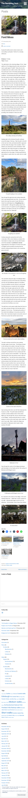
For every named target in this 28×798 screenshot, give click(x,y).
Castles (8, 693)
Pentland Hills (6, 707)
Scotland (5, 647)
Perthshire (7, 654)
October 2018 (5, 782)
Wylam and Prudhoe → (23, 569)
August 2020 (4, 753)
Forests (3, 699)
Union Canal (17, 715)
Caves (12, 693)
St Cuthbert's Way (11, 715)
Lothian (6, 651)
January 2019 (5, 775)
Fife (6, 673)
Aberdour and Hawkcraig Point (9, 628)
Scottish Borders (9, 683)
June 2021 (4, 736)
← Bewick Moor (3, 569)
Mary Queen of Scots (5, 702)
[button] (25, 2)
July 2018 (4, 785)
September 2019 (5, 760)
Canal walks (4, 693)
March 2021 (4, 741)
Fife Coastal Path (14, 696)
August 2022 (4, 729)
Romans (21, 709)
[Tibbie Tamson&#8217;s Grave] (6, 539)
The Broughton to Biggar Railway (9, 623)
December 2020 (5, 748)
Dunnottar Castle (5, 630)
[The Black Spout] (6, 552)
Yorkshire (7, 664)
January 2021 (5, 746)
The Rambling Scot (9, 3)
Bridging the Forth (6, 633)
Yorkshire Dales (11, 717)
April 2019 (4, 768)
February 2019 (5, 773)
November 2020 (5, 751)
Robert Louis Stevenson (9, 709)
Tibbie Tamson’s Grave (6, 542)
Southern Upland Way (18, 713)
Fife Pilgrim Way (22, 696)
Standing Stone (4, 715)
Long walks (21, 699)
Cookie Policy (4, 792)
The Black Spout (5, 555)
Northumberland (12, 563)
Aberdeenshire (8, 649)
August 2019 (4, 763)
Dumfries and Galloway (10, 671)
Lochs (17, 699)
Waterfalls (21, 715)
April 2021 (4, 738)
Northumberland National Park (13, 705)
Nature (3, 705)
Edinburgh (6, 696)
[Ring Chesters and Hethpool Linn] (18, 539)
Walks (17, 563)
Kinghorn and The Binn (7, 625)
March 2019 (4, 770)
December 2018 (5, 778)
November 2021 (5, 731)
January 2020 (5, 758)
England (7, 563)
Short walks (7, 712)
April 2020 (4, 756)
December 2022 (5, 726)
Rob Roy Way (17, 709)
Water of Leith (5, 717)
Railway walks (15, 707)
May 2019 (4, 765)
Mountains (24, 702)
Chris (4, 43)
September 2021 (5, 733)
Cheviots (15, 693)
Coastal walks (21, 693)
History (7, 699)
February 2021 (5, 743)
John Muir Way (13, 699)
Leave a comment (6, 46)
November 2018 (5, 780)
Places (3, 645)
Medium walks (9, 565)
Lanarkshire (7, 676)
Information (4, 642)
